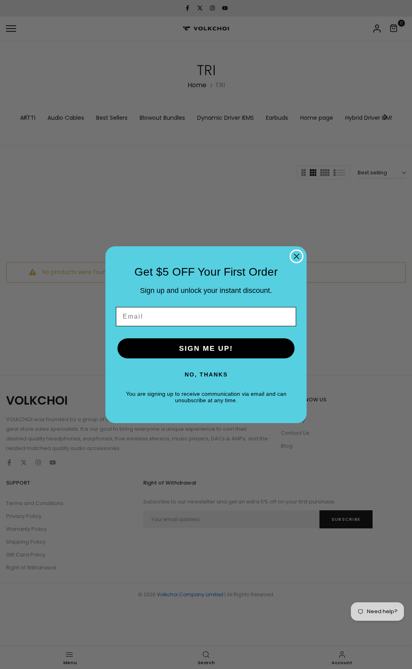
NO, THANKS (206, 374)
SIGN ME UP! (206, 348)
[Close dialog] (296, 256)
